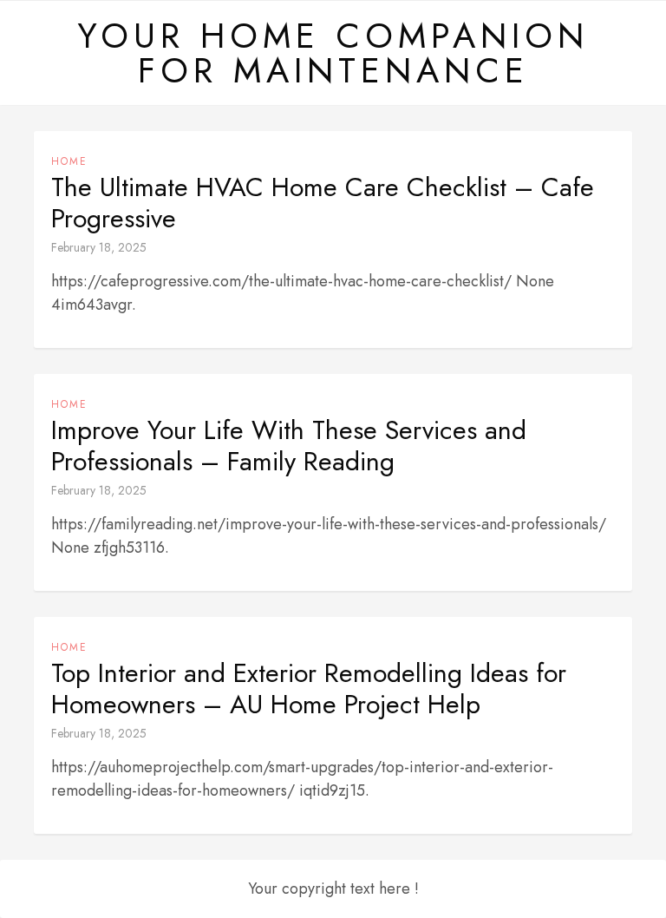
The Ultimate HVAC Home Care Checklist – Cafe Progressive (322, 203)
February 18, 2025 (99, 247)
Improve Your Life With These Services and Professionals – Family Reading (288, 446)
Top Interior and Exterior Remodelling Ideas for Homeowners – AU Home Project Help (308, 689)
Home (69, 161)
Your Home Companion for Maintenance (333, 53)
